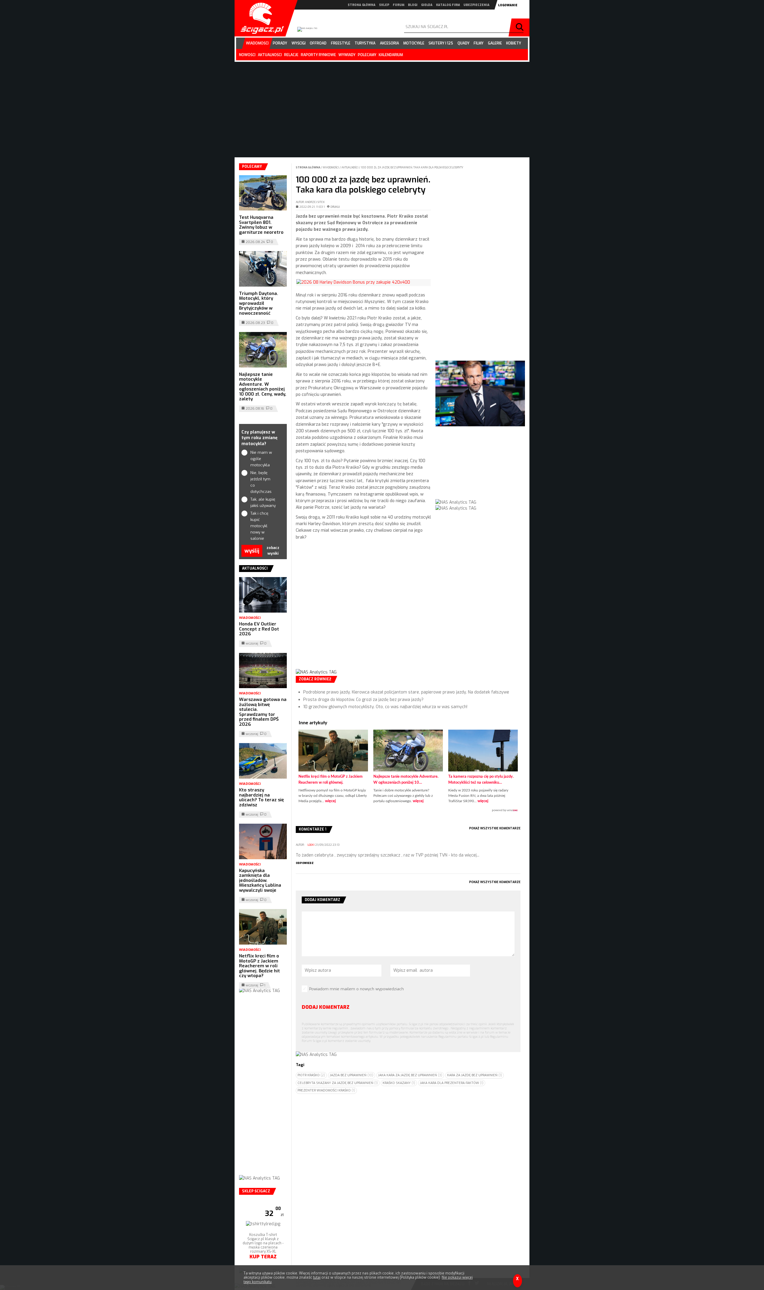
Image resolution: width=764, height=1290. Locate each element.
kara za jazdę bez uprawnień (474, 1075)
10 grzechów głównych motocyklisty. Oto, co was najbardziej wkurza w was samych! (385, 707)
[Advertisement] (363, 614)
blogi (413, 5)
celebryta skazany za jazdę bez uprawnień (338, 1083)
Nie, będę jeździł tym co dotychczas (261, 482)
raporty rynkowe (318, 55)
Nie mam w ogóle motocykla (261, 459)
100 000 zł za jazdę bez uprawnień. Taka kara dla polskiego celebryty (412, 167)
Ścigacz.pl (260, 18)
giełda (426, 5)
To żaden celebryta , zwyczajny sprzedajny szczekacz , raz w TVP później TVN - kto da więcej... (387, 855)
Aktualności (350, 167)
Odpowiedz (305, 863)
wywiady (346, 55)
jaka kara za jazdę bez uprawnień (410, 1075)
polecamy (367, 55)
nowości (247, 55)
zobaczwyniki (273, 550)
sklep (384, 5)
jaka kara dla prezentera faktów (451, 1083)
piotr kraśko (311, 1075)
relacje (291, 55)
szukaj (520, 27)
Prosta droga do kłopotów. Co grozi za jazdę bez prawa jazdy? (363, 699)
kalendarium (391, 55)
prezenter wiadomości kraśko (326, 1090)
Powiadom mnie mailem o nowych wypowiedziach (356, 988)
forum (398, 5)
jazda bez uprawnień (351, 1075)
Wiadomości (331, 167)
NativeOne (408, 810)
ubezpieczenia (476, 5)
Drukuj (335, 207)
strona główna (361, 5)
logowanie (507, 5)
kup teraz (263, 1257)
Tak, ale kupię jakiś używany (263, 502)
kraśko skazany (399, 1083)
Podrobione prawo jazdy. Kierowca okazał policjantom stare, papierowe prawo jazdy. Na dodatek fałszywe (406, 692)
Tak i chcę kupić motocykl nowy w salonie (259, 526)
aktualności (270, 55)
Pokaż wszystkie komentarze (494, 828)
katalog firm (448, 5)
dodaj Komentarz (325, 1007)
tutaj (317, 1277)
